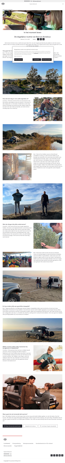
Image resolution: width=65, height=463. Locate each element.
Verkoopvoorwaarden (28, 443)
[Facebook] (38, 39)
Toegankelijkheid (18, 445)
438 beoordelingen (37, 1)
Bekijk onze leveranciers (18, 56)
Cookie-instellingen (18, 59)
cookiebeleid (36, 53)
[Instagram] (54, 455)
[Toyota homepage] (3, 4)
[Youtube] (60, 455)
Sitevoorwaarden (8, 445)
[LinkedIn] (43, 39)
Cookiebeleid (7, 443)
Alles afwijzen (36, 59)
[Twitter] (41, 39)
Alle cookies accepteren (46, 59)
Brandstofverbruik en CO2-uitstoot (44, 443)
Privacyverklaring (17, 443)
